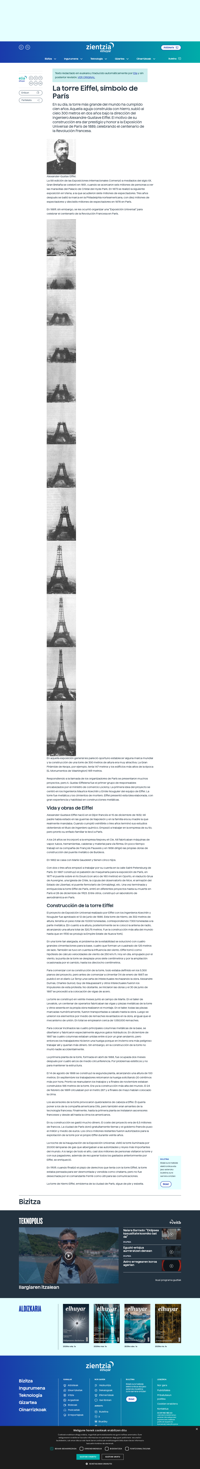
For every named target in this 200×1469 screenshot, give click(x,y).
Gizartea (28, 1402)
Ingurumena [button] (71, 58)
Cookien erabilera (167, 1403)
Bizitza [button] (48, 58)
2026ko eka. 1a (69, 1346)
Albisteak (72, 1385)
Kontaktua (162, 1408)
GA (40, 83)
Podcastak (73, 1410)
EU (31, 78)
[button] (21, 47)
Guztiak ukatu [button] (112, 1457)
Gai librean (105, 1400)
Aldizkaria (169, 47)
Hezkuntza (105, 1385)
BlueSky (102, 1421)
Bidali (166, 1184)
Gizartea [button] (119, 58)
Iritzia (70, 1395)
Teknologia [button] (96, 58)
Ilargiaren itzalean (39, 1287)
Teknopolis (31, 1220)
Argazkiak (73, 1400)
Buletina (173, 59)
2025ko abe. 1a (130, 1346)
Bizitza (26, 1380)
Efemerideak (106, 1395)
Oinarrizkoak (32, 1409)
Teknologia (30, 1395)
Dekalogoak (105, 1390)
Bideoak (72, 1405)
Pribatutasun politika (164, 1397)
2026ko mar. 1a (100, 1346)
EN (31, 83)
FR (40, 78)
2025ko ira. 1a (161, 1346)
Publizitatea (163, 1390)
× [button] (197, 1429)
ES (36, 78)
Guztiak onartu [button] (88, 1457)
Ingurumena (32, 1388)
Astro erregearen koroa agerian (140, 1263)
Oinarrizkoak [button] (144, 58)
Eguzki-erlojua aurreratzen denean (137, 1249)
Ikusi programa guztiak (168, 1280)
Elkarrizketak (74, 1390)
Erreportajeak (75, 1415)
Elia (135, 73)
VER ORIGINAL (86, 77)
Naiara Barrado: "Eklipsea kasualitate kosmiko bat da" (141, 1233)
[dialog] (100, 1447)
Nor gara (162, 1385)
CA (36, 83)
